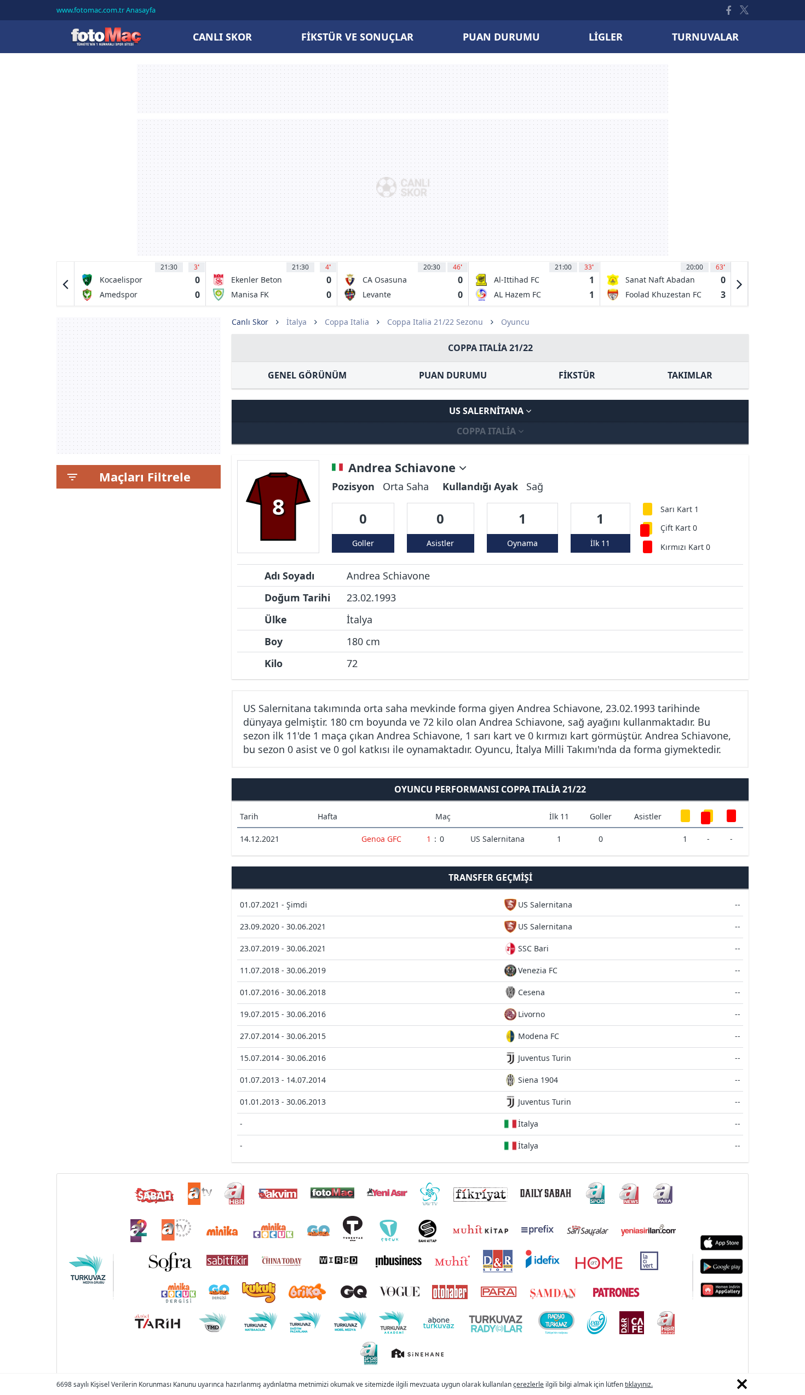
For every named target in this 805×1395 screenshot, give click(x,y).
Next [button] (739, 284)
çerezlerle (528, 1384)
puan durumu (501, 36)
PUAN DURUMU (453, 375)
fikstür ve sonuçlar (357, 36)
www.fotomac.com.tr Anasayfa (106, 10)
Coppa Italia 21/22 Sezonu (435, 322)
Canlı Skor (105, 36)
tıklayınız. (639, 1384)
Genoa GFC (381, 839)
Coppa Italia (347, 322)
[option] (140, 284)
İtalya (296, 322)
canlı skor (222, 36)
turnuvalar (705, 36)
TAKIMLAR (690, 375)
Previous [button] (65, 284)
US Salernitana (487, 411)
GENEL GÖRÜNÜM (307, 375)
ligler (606, 36)
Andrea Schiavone (403, 468)
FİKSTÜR (577, 375)
